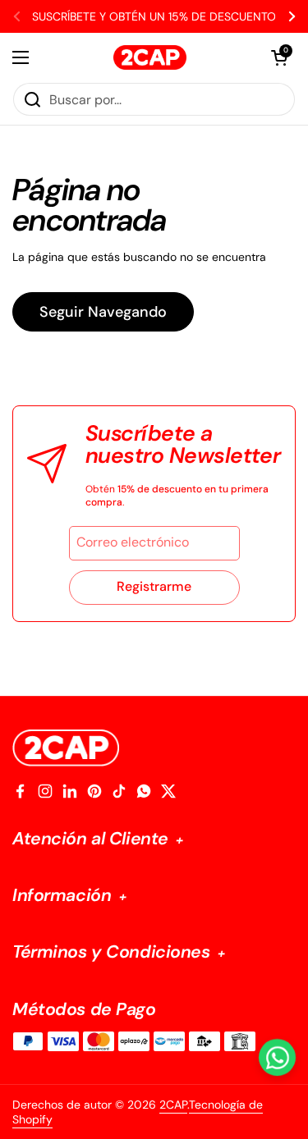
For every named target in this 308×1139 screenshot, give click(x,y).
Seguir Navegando (103, 312)
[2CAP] (150, 57)
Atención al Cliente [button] (92, 839)
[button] (279, 57)
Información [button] (64, 895)
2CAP (173, 1104)
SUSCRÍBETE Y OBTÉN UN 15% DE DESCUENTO (154, 16)
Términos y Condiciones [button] (113, 952)
